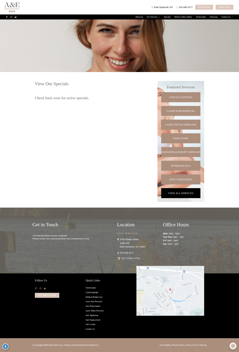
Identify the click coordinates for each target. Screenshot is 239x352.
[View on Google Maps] (170, 290)
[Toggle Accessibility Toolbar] (5, 347)
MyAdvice (94, 345)
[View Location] (152, 7)
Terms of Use (192, 345)
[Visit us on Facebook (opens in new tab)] (7, 17)
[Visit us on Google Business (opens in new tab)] (15, 17)
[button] (204, 7)
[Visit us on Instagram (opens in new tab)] (11, 17)
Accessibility (165, 345)
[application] (159, 16)
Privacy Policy (178, 345)
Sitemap (203, 345)
